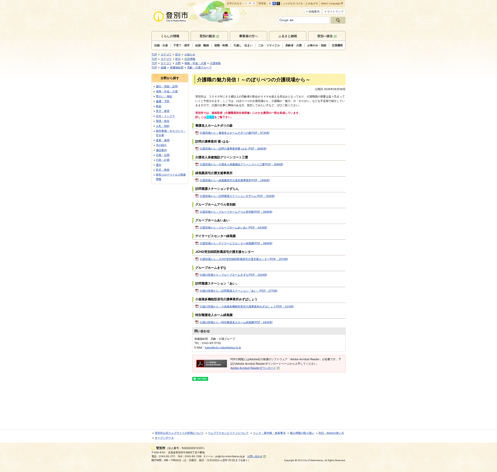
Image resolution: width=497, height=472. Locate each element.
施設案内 (161, 150)
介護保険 (215, 63)
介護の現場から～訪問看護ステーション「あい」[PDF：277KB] (238, 290)
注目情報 (189, 58)
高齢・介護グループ (199, 67)
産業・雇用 (162, 140)
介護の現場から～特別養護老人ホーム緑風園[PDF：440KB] (236, 322)
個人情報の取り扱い (302, 432)
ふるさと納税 (287, 36)
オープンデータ (164, 437)
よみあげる (311, 3)
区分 (178, 54)
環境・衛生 (162, 121)
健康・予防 (162, 101)
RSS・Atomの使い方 (331, 432)
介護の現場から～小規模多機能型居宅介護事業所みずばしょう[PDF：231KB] (247, 306)
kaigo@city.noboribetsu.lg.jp (223, 347)
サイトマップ (335, 11)
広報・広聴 (162, 155)
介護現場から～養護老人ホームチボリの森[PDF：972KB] (234, 132)
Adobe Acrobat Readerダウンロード (253, 368)
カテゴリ (166, 54)
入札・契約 (162, 126)
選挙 (158, 164)
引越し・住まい (243, 45)
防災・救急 (162, 169)
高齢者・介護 (293, 45)
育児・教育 (162, 111)
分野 (178, 63)
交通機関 (337, 45)
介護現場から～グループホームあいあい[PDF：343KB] (233, 227)
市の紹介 (161, 145)
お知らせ (189, 54)
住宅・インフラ (165, 116)
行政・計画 (162, 159)
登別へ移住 (325, 36)
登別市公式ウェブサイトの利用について (179, 432)
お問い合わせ (254, 456)
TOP (154, 54)
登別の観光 (207, 36)
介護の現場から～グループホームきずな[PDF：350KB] (233, 274)
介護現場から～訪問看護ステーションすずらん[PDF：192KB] (237, 196)
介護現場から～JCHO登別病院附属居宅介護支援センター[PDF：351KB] (244, 259)
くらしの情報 (170, 36)
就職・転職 (221, 45)
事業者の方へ (248, 36)
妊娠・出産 (161, 45)
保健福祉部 (176, 67)
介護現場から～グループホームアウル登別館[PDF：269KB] (236, 211)
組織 (163, 67)
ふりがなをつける (293, 3)
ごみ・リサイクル (269, 45)
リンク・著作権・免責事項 (269, 432)
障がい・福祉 (164, 96)
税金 (158, 106)
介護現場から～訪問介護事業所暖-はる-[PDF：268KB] (233, 148)
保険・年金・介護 (195, 63)
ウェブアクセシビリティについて (228, 432)
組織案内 (314, 11)
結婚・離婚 (202, 45)
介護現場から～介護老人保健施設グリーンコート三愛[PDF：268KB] (241, 164)
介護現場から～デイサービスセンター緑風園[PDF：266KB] (236, 243)
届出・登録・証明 (167, 86)
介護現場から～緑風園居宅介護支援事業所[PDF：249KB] (235, 180)
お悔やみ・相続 (316, 45)
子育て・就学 (181, 45)
